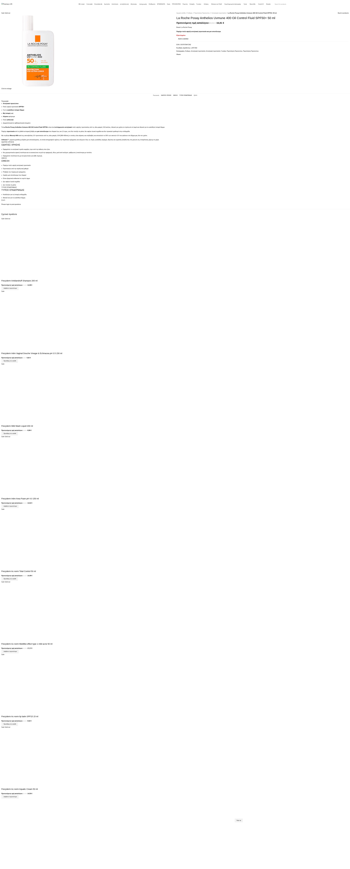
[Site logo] (6, 4)
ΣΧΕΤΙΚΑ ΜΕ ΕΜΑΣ (183, 809)
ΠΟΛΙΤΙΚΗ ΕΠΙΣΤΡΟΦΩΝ (97, 815)
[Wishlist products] (344, 4)
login (8, 204)
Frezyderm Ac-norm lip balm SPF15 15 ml (19, 716)
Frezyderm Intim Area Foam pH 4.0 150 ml (20, 498)
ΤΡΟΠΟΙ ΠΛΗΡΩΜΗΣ (96, 809)
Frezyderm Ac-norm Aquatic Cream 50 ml (19, 789)
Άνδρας (189, 13)
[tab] (156, 95)
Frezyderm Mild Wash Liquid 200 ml (17, 426)
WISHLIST (179, 818)
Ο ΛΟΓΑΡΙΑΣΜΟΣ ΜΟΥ (184, 815)
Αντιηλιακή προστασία (219, 13)
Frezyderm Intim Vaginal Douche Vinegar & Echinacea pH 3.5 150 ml (31, 353)
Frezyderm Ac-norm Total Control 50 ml (18, 571)
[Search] (336, 4)
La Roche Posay (186, 27)
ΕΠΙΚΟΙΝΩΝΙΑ (181, 812)
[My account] (340, 4)
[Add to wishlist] (3, 277)
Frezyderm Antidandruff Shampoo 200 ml (19, 281)
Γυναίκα (223, 51)
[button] (9, 361)
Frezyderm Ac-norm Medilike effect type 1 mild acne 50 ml (26, 644)
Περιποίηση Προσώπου (202, 13)
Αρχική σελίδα (181, 13)
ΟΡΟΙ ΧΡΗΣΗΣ (94, 821)
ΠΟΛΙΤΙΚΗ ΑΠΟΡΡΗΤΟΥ (97, 818)
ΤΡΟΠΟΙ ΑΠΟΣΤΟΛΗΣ (96, 812)
